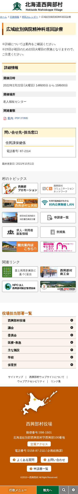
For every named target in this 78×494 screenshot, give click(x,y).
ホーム (3, 16)
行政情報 (14, 16)
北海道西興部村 (37, 6)
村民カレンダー (30, 16)
